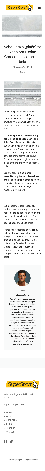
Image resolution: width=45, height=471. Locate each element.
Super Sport (18, 460)
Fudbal (10, 412)
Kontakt (11, 432)
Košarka (10, 428)
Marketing (12, 420)
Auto (9, 416)
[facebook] (5, 441)
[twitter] (11, 441)
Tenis (22, 72)
